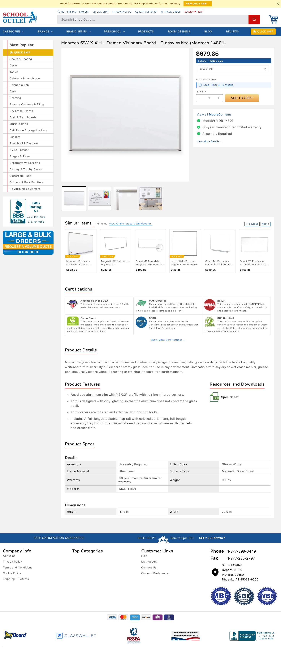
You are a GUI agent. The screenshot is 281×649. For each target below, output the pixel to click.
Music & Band (19, 123)
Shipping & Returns (16, 578)
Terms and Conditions (17, 567)
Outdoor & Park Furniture (26, 182)
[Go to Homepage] (28, 17)
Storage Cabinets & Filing (27, 104)
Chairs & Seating (21, 59)
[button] (273, 19)
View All (130, 223)
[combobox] (158, 19)
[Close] (277, 3)
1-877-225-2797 (241, 558)
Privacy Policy (12, 561)
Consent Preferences (155, 573)
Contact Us (148, 567)
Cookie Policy (12, 573)
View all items (214, 114)
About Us (9, 555)
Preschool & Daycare (24, 143)
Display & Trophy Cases (26, 169)
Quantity (201, 91)
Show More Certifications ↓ (168, 339)
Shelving (15, 97)
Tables (14, 71)
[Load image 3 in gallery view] (125, 198)
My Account (149, 561)
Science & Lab (19, 84)
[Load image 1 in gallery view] (74, 198)
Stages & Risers (20, 156)
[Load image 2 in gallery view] (99, 198)
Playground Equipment (25, 188)
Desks (14, 65)
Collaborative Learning (25, 162)
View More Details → (210, 141)
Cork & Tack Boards (23, 117)
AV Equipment (19, 149)
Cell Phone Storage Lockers (28, 130)
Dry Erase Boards (21, 110)
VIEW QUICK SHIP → (197, 3)
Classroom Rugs (20, 175)
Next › (265, 223)
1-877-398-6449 (241, 551)
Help (144, 555)
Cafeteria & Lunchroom (25, 78)
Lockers (15, 136)
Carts (13, 91)
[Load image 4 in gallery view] (150, 198)
